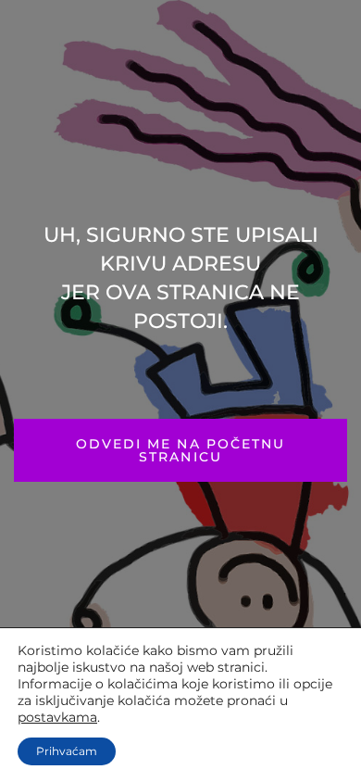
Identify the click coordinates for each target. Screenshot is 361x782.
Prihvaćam (66, 751)
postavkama (57, 717)
